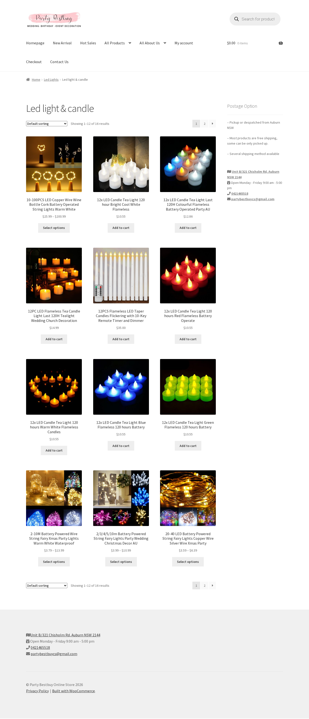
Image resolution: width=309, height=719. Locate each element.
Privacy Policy (37, 690)
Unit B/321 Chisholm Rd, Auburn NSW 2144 (65, 634)
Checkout (34, 61)
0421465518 (239, 193)
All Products (115, 42)
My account (184, 42)
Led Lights (51, 79)
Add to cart (120, 228)
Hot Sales (88, 42)
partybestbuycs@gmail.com (252, 199)
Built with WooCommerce (73, 690)
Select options (54, 228)
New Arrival (62, 42)
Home (36, 79)
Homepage (35, 42)
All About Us (150, 42)
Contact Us (59, 61)
